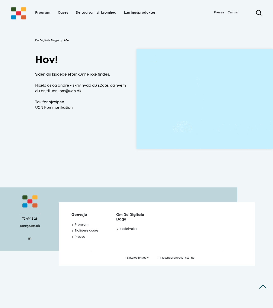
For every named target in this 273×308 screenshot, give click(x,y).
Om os (233, 12)
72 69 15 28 (30, 218)
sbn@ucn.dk (30, 225)
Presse (219, 12)
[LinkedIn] (30, 238)
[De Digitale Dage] (19, 18)
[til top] (263, 287)
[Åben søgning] (259, 13)
